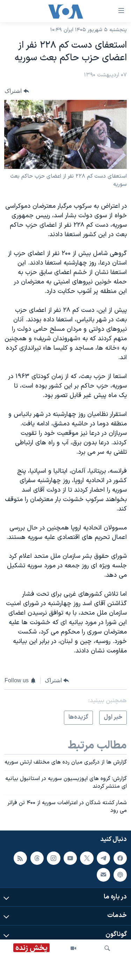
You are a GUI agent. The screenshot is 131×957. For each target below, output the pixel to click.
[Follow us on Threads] (37, 858)
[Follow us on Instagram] (53, 858)
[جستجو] (107, 948)
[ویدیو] (73, 948)
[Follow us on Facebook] (120, 858)
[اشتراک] (103, 875)
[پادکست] (120, 875)
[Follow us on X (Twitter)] (86, 858)
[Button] (17, 91)
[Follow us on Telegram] (103, 858)
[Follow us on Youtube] (70, 858)
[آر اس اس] (20, 858)
